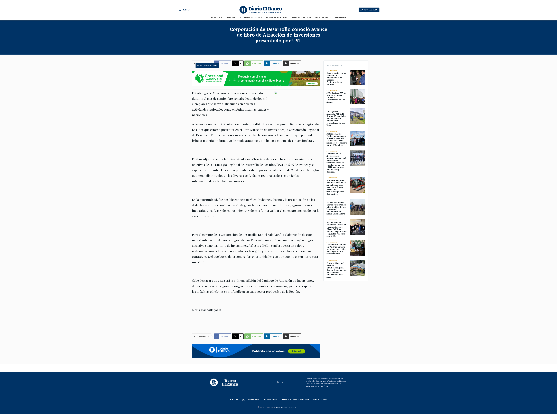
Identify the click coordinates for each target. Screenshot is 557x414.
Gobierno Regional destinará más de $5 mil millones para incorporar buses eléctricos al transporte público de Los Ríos (336, 187)
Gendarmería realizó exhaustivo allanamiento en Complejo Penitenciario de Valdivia (337, 79)
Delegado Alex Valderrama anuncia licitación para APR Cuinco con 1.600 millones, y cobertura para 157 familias (337, 139)
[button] (183, 10)
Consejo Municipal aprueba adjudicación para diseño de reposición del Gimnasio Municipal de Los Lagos (337, 270)
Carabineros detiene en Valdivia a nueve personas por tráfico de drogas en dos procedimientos (336, 249)
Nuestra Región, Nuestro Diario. (287, 407)
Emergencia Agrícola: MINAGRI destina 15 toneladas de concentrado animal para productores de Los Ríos (336, 118)
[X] (282, 382)
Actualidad (332, 70)
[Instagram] (278, 382)
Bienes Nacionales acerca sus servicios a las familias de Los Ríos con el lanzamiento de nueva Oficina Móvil (336, 208)
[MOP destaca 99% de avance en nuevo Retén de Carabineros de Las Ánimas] (357, 96)
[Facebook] (273, 382)
